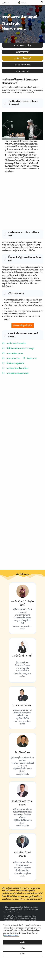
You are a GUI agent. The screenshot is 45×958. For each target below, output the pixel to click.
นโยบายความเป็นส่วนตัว (11, 936)
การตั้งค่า (22, 948)
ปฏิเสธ (22, 954)
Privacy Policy (7, 912)
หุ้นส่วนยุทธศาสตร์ (16, 909)
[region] (22, 939)
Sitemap (16, 912)
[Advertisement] (22, 202)
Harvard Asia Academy (16, 907)
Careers (6, 909)
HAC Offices (33, 909)
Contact (35, 907)
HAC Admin (28, 907)
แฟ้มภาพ (25, 909)
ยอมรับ (22, 942)
